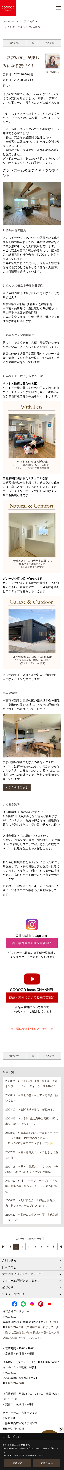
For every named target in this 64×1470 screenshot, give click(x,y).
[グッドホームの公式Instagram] (32, 931)
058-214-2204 (16, 1383)
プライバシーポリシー (37, 1448)
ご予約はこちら (18, 787)
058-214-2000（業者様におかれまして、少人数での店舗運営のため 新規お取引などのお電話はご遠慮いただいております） (31, 1332)
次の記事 (50, 43)
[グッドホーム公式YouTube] (32, 985)
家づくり (8, 85)
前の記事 (14, 43)
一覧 (32, 43)
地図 (55, 1321)
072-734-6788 (16, 1428)
